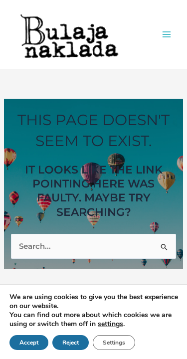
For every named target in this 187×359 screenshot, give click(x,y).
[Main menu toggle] (166, 34)
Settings (114, 343)
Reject (70, 343)
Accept (28, 343)
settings (110, 324)
